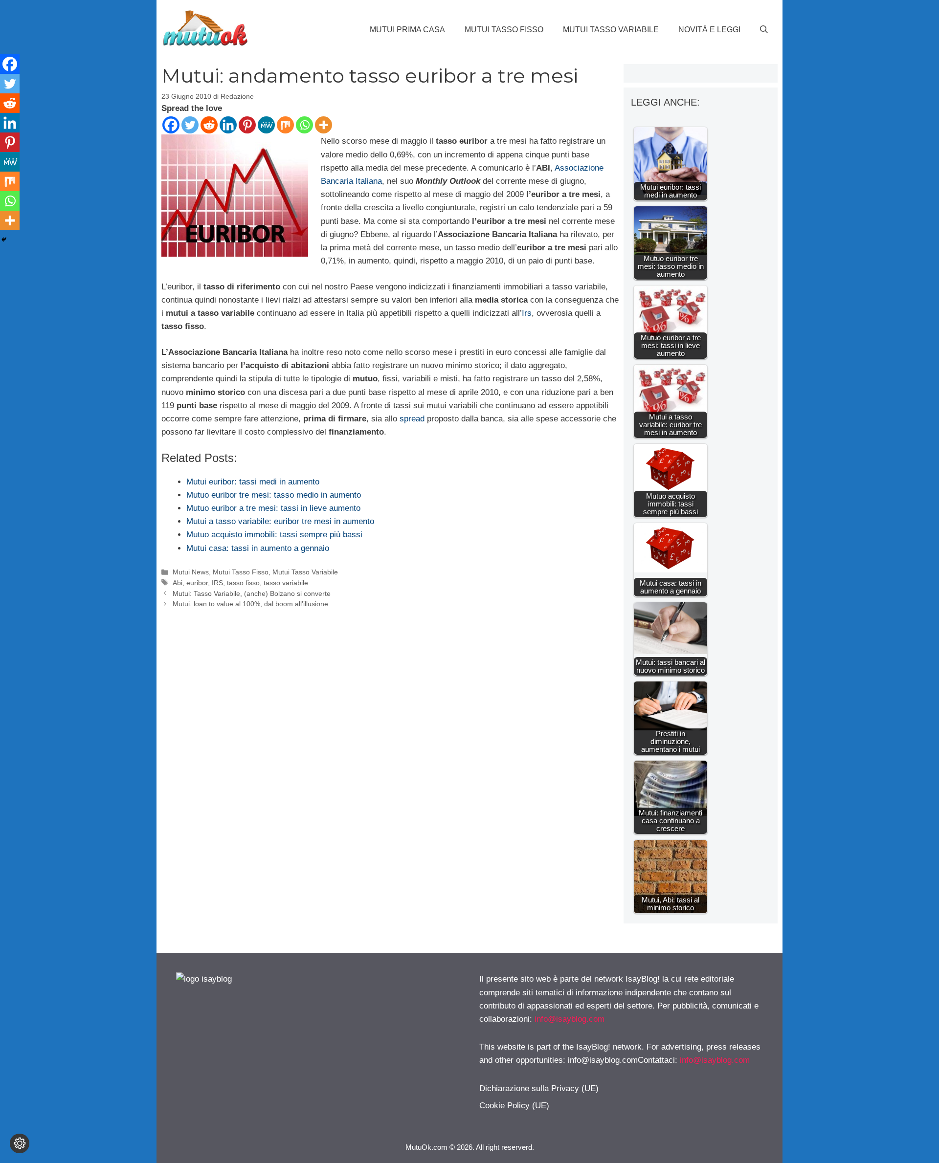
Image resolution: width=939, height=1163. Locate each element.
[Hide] (4, 239)
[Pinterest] (247, 124)
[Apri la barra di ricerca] (764, 30)
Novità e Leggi (709, 29)
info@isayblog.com (569, 1019)
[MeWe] (266, 124)
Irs (527, 313)
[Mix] (285, 124)
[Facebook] (170, 124)
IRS (217, 583)
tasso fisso (243, 583)
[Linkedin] (228, 124)
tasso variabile (286, 583)
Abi (177, 583)
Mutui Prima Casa (407, 29)
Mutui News (191, 572)
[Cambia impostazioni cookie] (19, 1143)
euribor (197, 583)
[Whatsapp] (304, 124)
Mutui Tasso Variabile (611, 29)
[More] (323, 124)
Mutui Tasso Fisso (504, 29)
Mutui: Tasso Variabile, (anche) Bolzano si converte (252, 593)
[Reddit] (209, 124)
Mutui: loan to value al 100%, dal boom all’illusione (250, 604)
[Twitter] (190, 124)
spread (412, 418)
